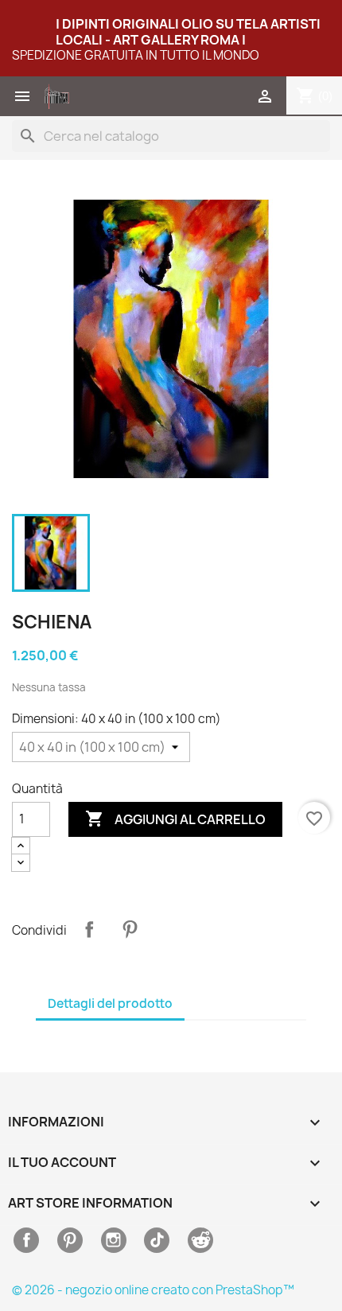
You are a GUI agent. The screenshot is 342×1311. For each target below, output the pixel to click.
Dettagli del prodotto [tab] (110, 1003)
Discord (200, 1240)
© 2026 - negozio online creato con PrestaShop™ (153, 1290)
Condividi (89, 929)
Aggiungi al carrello (175, 818)
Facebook (26, 1240)
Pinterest (130, 929)
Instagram (113, 1240)
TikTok (156, 1240)
